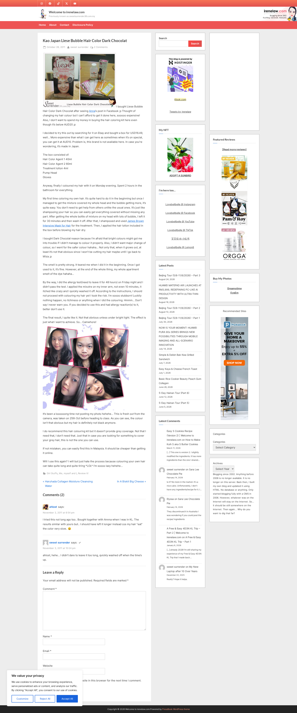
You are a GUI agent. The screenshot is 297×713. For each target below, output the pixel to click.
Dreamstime (234, 288)
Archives (218, 463)
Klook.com (180, 99)
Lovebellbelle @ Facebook (180, 212)
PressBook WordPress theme (176, 709)
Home (42, 24)
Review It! (83, 473)
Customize (22, 698)
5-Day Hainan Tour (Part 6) (174, 392)
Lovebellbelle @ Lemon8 (180, 247)
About (52, 24)
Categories (219, 441)
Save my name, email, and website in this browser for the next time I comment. (93, 680)
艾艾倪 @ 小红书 (180, 238)
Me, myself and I (68, 473)
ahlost (53, 506)
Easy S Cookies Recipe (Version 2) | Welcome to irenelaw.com (180, 435)
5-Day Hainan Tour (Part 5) (174, 402)
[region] (44, 688)
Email (47, 651)
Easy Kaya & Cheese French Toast (178, 368)
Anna (92, 111)
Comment (50, 588)
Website (48, 665)
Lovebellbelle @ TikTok (180, 230)
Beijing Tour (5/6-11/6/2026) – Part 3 (179, 275)
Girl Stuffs (52, 473)
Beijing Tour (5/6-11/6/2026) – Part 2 (179, 307)
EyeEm (234, 292)
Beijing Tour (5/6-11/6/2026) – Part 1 (179, 317)
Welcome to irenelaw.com (67, 12)
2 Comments (101, 47)
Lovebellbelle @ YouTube (180, 221)
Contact (64, 24)
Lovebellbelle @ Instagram (180, 204)
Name (47, 636)
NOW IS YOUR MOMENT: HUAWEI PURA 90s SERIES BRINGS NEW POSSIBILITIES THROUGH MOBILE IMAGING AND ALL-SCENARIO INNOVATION (178, 336)
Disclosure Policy (83, 24)
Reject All (45, 698)
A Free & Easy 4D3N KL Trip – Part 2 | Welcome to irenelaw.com (183, 533)
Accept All (67, 698)
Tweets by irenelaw (180, 111)
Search (163, 38)
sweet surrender (79, 47)
